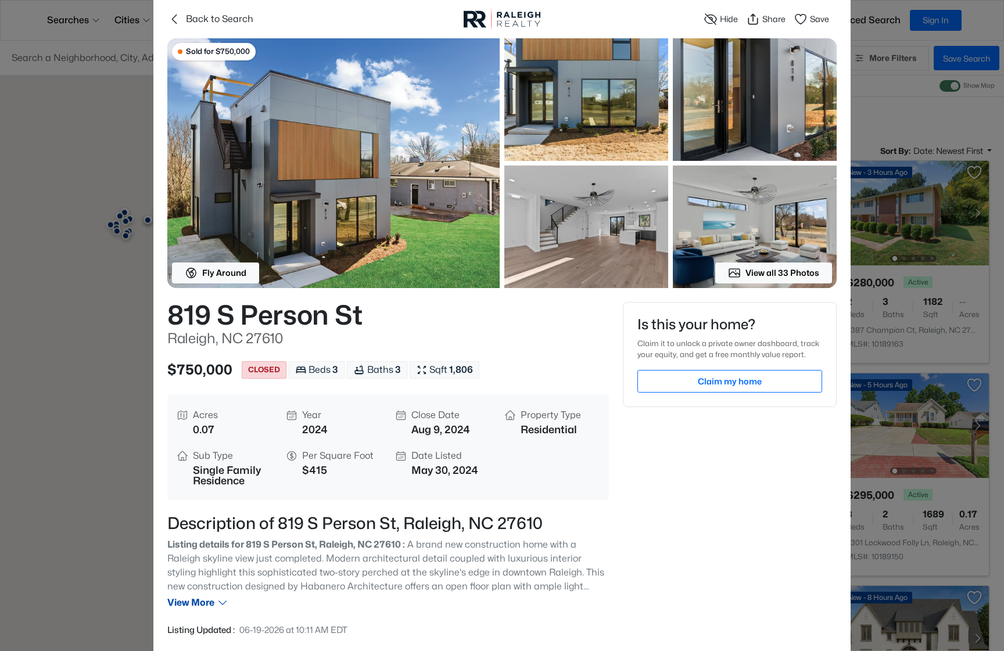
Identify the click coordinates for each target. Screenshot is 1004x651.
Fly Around (224, 273)
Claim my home (730, 381)
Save (819, 19)
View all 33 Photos (782, 273)
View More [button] (190, 602)
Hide (729, 19)
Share (774, 19)
